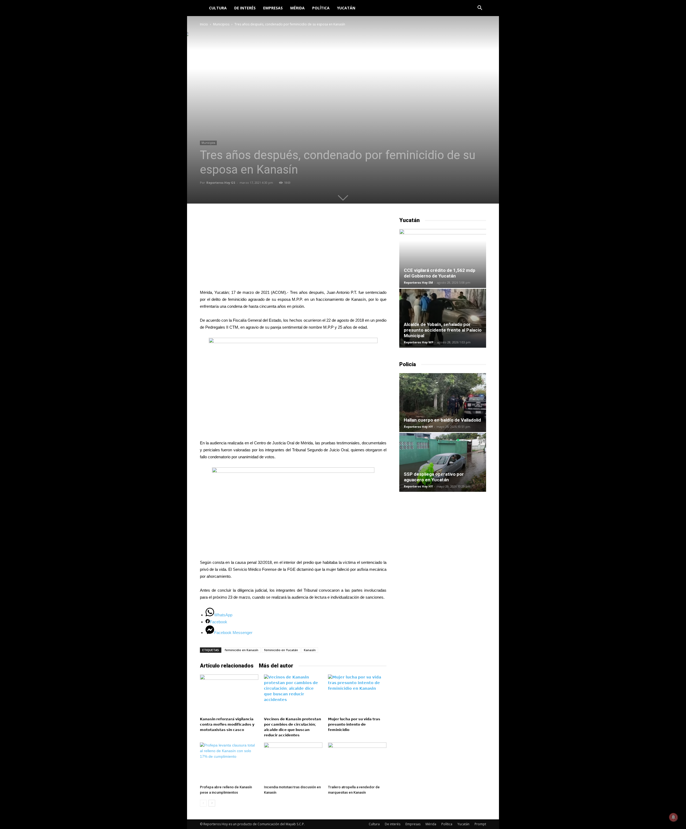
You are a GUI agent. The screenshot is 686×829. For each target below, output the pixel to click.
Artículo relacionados (226, 665)
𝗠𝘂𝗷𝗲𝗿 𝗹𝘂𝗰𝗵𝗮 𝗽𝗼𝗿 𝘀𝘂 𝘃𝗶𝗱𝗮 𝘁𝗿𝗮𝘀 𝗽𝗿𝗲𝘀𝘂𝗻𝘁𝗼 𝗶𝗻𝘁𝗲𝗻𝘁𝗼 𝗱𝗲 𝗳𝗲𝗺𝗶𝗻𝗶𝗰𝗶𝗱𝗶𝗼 (354, 724)
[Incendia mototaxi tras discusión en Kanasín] (293, 762)
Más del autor (276, 665)
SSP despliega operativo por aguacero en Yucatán (434, 476)
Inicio (204, 24)
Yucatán (346, 7)
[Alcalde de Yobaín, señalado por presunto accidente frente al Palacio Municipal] (442, 318)
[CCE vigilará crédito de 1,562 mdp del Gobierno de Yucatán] (442, 258)
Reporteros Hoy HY (418, 427)
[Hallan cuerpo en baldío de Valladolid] (442, 402)
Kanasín (310, 650)
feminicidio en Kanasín (241, 650)
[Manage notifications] (673, 817)
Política (321, 7)
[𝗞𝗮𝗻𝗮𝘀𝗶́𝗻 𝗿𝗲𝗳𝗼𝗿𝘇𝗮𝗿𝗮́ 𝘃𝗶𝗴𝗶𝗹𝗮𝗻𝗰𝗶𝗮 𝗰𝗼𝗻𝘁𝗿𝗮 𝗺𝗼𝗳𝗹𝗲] (229, 694)
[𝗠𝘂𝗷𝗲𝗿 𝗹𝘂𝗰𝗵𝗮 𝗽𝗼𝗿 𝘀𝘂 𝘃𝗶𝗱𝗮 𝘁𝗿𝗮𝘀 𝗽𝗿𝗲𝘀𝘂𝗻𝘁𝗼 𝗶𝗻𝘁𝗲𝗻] (357, 694)
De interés (245, 7)
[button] (479, 8)
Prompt (480, 824)
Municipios (221, 24)
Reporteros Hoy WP (418, 342)
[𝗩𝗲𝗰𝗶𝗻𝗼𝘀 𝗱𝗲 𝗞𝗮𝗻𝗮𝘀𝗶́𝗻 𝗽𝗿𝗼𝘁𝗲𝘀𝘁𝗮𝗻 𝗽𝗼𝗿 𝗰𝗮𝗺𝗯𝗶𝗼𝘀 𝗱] (293, 694)
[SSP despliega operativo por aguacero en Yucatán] (442, 462)
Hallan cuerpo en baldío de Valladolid (442, 420)
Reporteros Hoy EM (418, 282)
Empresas (273, 7)
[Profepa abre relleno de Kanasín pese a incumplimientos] (229, 762)
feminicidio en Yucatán (281, 650)
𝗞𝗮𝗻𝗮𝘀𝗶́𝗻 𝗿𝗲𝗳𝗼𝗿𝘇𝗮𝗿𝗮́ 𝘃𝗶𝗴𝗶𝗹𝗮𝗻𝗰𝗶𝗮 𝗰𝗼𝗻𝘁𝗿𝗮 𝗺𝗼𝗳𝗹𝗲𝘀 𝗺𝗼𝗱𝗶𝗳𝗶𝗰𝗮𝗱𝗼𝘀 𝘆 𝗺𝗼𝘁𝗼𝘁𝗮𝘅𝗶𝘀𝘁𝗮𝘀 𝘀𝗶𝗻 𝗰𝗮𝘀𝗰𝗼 (227, 724)
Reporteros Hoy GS (220, 183)
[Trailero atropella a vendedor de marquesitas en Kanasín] (357, 762)
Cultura (218, 7)
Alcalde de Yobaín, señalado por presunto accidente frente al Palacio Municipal (443, 330)
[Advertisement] (293, 249)
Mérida (297, 7)
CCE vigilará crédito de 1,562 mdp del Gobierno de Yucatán (439, 273)
